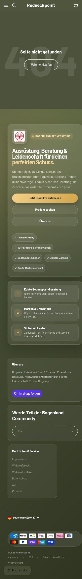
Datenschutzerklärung (53, 557)
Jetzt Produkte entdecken (45, 198)
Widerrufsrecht (21, 465)
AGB (15, 484)
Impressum (19, 459)
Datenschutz (19, 478)
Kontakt (17, 491)
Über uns (45, 221)
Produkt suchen (45, 209)
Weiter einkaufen (41, 64)
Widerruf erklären (22, 472)
